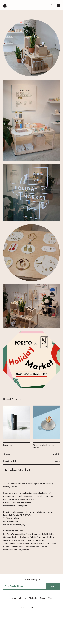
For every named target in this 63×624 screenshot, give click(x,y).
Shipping (22, 598)
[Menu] (58, 5)
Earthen (15, 537)
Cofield (44, 534)
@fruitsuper (24, 608)
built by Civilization (31, 616)
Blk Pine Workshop (11, 534)
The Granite (30, 546)
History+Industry (18, 540)
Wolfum (25, 550)
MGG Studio (44, 543)
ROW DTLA (25, 515)
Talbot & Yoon (17, 546)
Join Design (23, 499)
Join (14, 502)
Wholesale (33, 598)
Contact (42, 598)
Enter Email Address (14, 586)
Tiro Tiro (17, 550)
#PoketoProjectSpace (44, 512)
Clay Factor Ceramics (30, 534)
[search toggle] (51, 5)
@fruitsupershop (37, 608)
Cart (49, 598)
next (55, 454)
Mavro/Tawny (16, 543)
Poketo (30, 483)
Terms (14, 598)
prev (8, 454)
